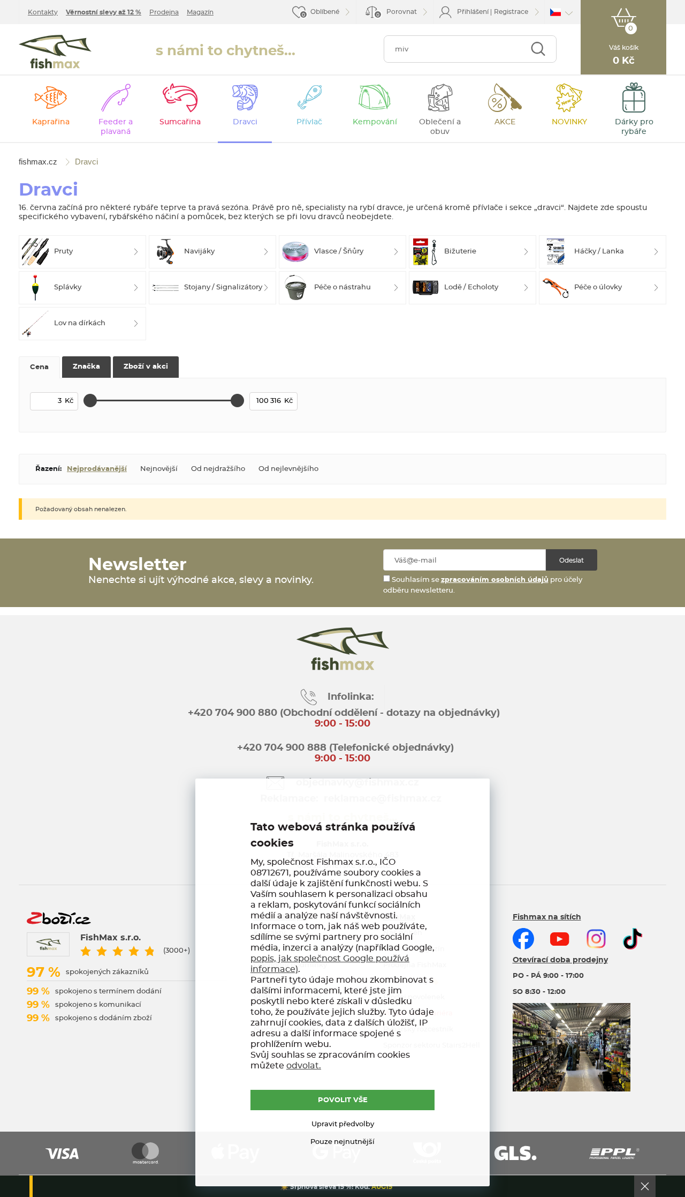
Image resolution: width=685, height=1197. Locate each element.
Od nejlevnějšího (288, 469)
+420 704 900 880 (232, 713)
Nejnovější (159, 469)
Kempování (375, 122)
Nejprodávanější (97, 469)
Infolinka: (351, 697)
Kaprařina (51, 122)
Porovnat (396, 13)
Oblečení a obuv (440, 127)
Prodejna (164, 12)
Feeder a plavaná (115, 127)
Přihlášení (473, 12)
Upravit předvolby (342, 1124)
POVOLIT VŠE (343, 1100)
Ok (645, 1186)
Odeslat (571, 560)
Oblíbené (324, 12)
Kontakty (43, 12)
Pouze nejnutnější (342, 1142)
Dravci (245, 122)
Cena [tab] (39, 367)
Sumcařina (180, 122)
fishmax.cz (55, 52)
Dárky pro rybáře (634, 127)
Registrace (511, 12)
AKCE (504, 122)
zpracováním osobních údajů (495, 580)
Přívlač (309, 122)
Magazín (200, 12)
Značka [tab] (86, 366)
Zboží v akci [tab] (146, 366)
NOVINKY (569, 122)
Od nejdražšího (218, 469)
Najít (538, 49)
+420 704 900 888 (280, 748)
